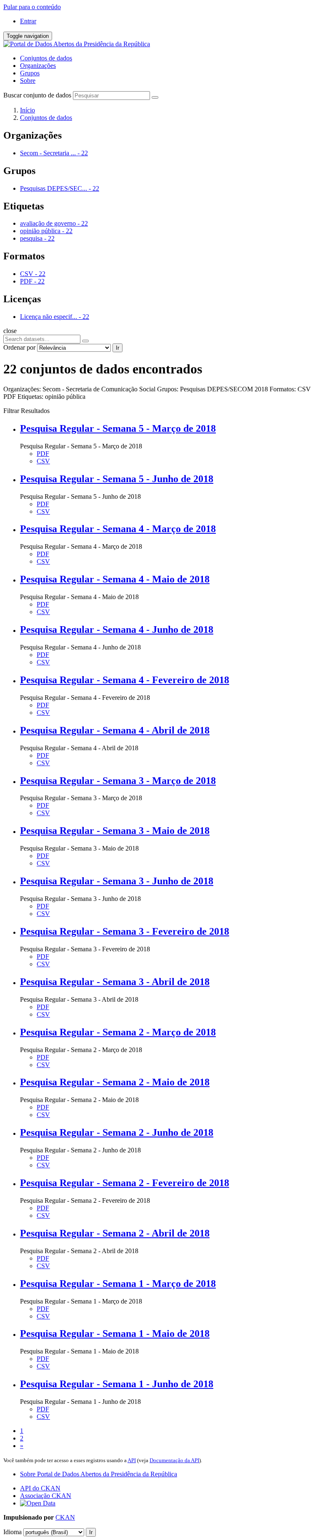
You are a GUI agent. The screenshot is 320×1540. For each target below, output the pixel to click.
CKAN (65, 1517)
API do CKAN (40, 1488)
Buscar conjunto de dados (37, 95)
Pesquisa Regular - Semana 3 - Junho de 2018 (116, 881)
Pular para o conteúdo (32, 6)
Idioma (12, 1531)
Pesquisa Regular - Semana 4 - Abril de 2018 (115, 730)
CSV (43, 461)
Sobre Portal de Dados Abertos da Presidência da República (98, 1474)
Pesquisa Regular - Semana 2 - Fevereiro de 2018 (124, 1182)
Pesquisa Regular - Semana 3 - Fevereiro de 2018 (124, 931)
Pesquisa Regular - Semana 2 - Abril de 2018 (115, 1233)
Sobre (27, 80)
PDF (43, 453)
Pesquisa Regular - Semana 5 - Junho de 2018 (116, 478)
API (132, 1460)
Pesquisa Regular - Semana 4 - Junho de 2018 (116, 629)
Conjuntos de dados (46, 58)
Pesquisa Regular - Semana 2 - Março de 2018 (118, 1032)
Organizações (38, 65)
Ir (117, 348)
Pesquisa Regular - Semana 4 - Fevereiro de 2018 (124, 679)
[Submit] (155, 97)
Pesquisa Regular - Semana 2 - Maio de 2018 (115, 1082)
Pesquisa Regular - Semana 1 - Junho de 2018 (116, 1383)
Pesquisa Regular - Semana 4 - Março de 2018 (118, 528)
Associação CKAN (45, 1495)
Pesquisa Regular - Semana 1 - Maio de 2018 (115, 1333)
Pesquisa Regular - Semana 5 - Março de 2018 (118, 428)
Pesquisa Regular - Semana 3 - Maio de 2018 (115, 830)
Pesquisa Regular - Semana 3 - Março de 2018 (118, 780)
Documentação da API (174, 1460)
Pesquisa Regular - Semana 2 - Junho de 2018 (116, 1132)
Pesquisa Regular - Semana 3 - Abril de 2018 (115, 981)
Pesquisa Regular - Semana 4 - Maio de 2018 (115, 579)
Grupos (30, 73)
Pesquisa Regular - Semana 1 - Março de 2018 (118, 1283)
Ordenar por (19, 347)
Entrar (28, 21)
